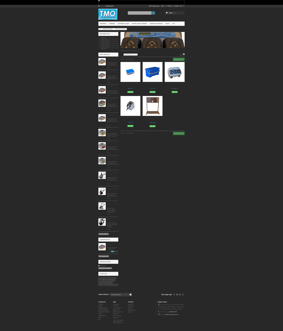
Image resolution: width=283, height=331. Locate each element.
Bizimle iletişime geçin (154, 6)
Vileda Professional (103, 282)
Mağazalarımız (104, 48)
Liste (184, 55)
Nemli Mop (106, 278)
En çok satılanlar (117, 308)
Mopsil (105, 280)
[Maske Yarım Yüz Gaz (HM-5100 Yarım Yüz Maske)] (102, 206)
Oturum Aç (169, 6)
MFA (111, 282)
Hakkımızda (103, 37)
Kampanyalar (105, 239)
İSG (174, 23)
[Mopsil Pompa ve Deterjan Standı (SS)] (152, 106)
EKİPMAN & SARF (123, 23)
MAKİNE (112, 23)
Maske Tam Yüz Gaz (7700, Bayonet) (112, 219)
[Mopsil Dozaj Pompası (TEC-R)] (130, 106)
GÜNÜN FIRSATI (102, 315)
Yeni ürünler (105, 54)
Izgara (181, 55)
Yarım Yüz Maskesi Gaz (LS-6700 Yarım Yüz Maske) (112, 173)
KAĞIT (167, 23)
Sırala (121, 54)
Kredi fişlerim (131, 306)
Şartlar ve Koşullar (105, 44)
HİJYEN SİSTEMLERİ (156, 23)
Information (105, 34)
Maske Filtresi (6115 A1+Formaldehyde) (112, 59)
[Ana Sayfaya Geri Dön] (100, 29)
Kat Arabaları (114, 284)
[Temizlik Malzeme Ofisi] (112, 14)
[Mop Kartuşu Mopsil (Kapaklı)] (130, 72)
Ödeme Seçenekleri (105, 46)
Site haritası (116, 317)
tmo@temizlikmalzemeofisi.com (171, 314)
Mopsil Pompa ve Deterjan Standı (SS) (152, 118)
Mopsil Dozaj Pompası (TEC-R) (130, 117)
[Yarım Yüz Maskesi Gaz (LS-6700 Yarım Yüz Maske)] (102, 175)
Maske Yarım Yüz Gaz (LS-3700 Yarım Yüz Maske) (112, 189)
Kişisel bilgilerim (132, 310)
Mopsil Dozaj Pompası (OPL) (175, 83)
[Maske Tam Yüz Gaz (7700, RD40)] (102, 222)
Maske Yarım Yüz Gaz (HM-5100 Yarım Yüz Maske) (112, 204)
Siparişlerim (130, 304)
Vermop (101, 280)
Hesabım (131, 302)
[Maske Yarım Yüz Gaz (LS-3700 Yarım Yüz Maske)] (102, 191)
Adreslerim (130, 308)
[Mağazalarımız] (108, 266)
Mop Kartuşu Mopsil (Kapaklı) (130, 83)
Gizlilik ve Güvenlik (105, 42)
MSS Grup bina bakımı (104, 284)
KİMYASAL (103, 23)
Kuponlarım (130, 311)
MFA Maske (111, 280)
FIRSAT (100, 313)
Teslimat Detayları (105, 40)
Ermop (100, 278)
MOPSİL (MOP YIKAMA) (139, 23)
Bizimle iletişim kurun (118, 311)
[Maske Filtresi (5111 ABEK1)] (102, 61)
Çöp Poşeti (113, 278)
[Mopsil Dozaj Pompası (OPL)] (174, 72)
